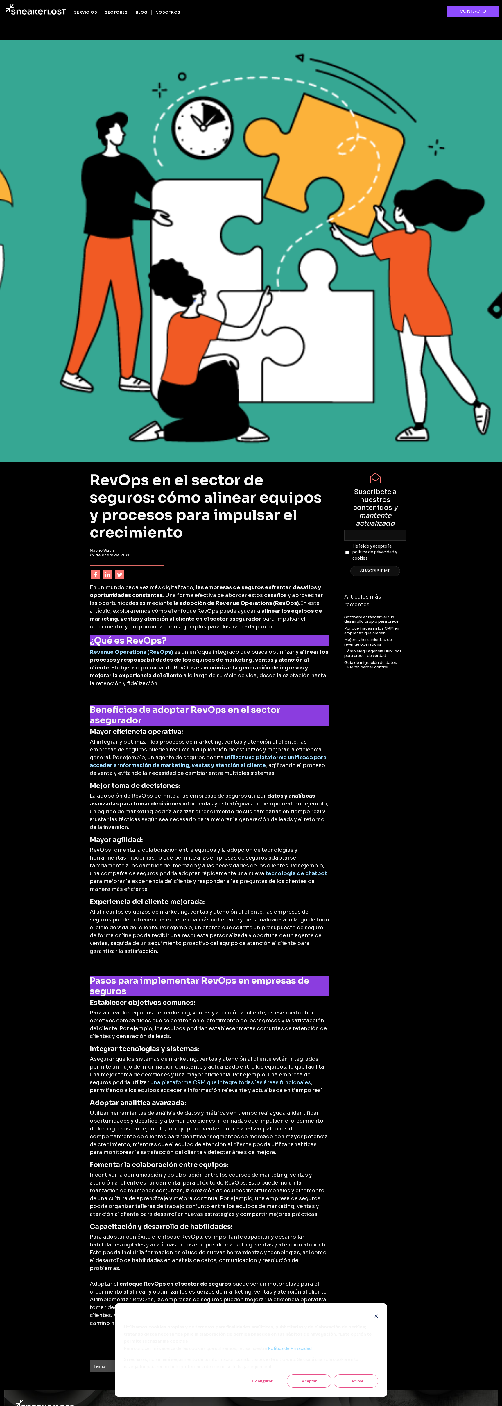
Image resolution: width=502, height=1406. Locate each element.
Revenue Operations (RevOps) (131, 652)
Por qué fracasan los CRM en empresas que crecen (371, 630)
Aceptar (309, 1380)
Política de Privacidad (290, 1348)
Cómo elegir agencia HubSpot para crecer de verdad (372, 653)
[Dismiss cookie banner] (376, 1316)
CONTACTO (473, 11)
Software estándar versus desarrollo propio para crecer (372, 619)
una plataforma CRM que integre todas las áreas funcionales (230, 1082)
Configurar (262, 1380)
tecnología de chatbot (296, 873)
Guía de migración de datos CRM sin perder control (370, 664)
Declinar (356, 1380)
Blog (142, 12)
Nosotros (167, 12)
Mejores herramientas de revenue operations (368, 641)
